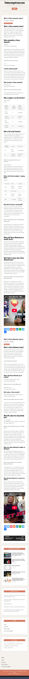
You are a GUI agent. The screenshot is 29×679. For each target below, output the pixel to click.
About (5, 624)
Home (4, 671)
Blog (5, 643)
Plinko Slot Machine (16, 565)
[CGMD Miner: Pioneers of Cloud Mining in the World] (7, 574)
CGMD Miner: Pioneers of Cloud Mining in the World (18, 572)
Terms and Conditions (8, 631)
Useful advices (8, 23)
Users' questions (8, 647)
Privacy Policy (7, 628)
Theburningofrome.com (14, 2)
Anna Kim (12, 20)
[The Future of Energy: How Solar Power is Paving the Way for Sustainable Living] (7, 555)
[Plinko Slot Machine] (7, 567)
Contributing (11, 643)
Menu (14, 8)
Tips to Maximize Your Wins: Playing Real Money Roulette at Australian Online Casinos (18, 579)
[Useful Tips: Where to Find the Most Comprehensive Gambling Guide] (7, 561)
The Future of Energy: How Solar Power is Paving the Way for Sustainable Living (18, 554)
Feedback (6, 626)
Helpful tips (19, 643)
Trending (6, 344)
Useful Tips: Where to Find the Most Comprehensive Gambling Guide (18, 560)
